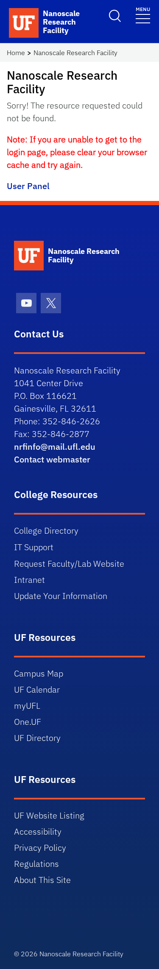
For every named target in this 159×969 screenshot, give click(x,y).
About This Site (42, 879)
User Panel (28, 186)
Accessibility (37, 831)
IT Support (33, 547)
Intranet (29, 579)
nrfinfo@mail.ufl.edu (54, 446)
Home (16, 52)
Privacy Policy (40, 847)
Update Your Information (60, 595)
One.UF (27, 721)
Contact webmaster (52, 459)
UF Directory (37, 737)
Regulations (36, 863)
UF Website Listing (49, 815)
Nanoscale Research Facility (75, 52)
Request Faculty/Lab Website (69, 563)
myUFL (27, 705)
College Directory (46, 530)
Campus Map (38, 673)
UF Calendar (37, 689)
